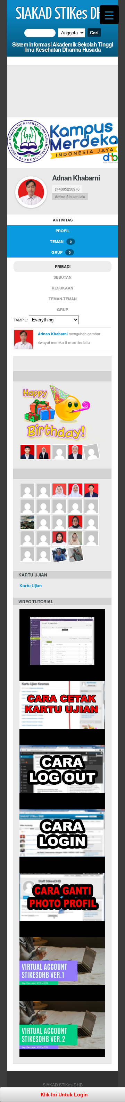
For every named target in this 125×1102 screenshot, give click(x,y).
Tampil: (21, 319)
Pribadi (62, 266)
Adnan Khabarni (76, 178)
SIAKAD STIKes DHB (63, 14)
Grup (60, 252)
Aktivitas (63, 219)
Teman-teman (63, 298)
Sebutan (62, 277)
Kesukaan (62, 288)
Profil (63, 230)
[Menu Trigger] (109, 14)
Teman (61, 241)
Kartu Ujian (30, 585)
